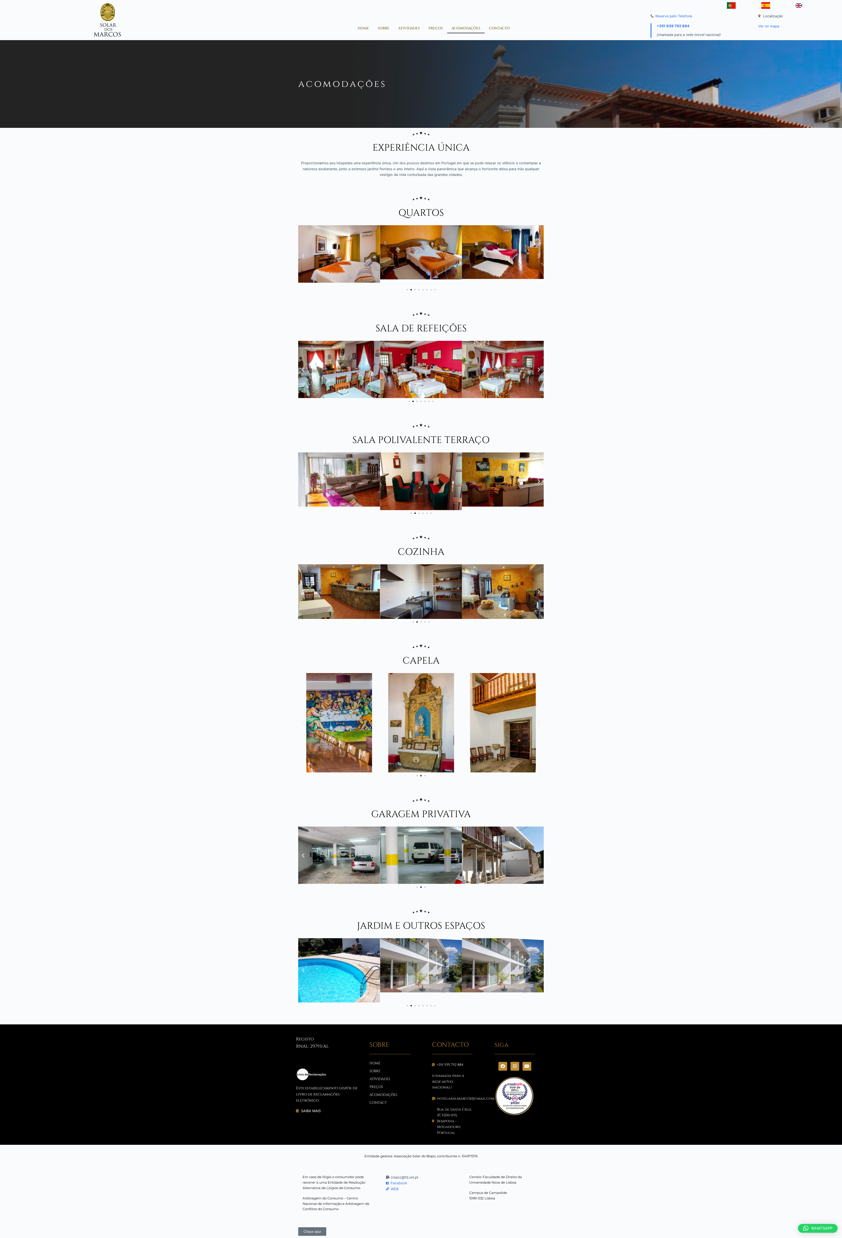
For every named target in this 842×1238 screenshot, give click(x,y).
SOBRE (383, 28)
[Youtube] (527, 1066)
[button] (303, 256)
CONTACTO (499, 28)
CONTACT (378, 1102)
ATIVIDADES (409, 28)
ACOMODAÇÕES (465, 28)
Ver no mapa (768, 26)
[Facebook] (502, 1066)
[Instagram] (514, 1066)
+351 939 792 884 (673, 26)
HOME (363, 28)
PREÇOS (435, 28)
